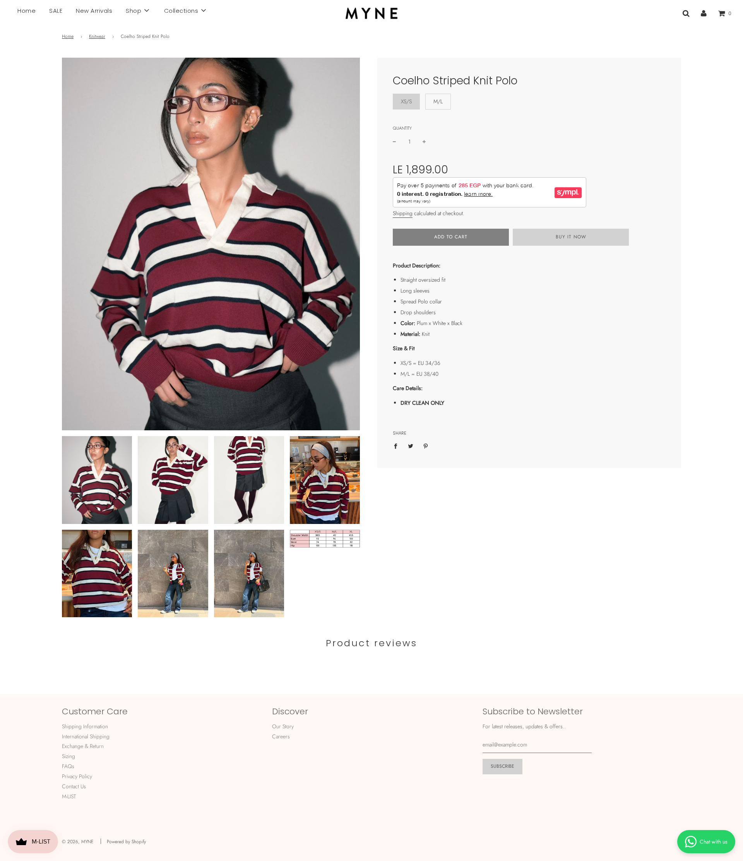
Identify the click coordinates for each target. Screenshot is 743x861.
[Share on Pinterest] (426, 445)
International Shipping (86, 736)
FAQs (68, 766)
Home (26, 11)
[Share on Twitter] (411, 445)
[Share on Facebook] (397, 445)
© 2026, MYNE (77, 841)
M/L (438, 101)
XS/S (406, 101)
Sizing (68, 756)
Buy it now (571, 236)
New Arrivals (94, 11)
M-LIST (69, 796)
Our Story (283, 726)
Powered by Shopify (126, 841)
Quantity (402, 128)
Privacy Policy (77, 776)
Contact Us (74, 786)
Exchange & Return (83, 746)
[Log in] (704, 13)
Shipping (403, 213)
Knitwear (97, 36)
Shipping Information (85, 726)
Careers (281, 736)
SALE (55, 11)
